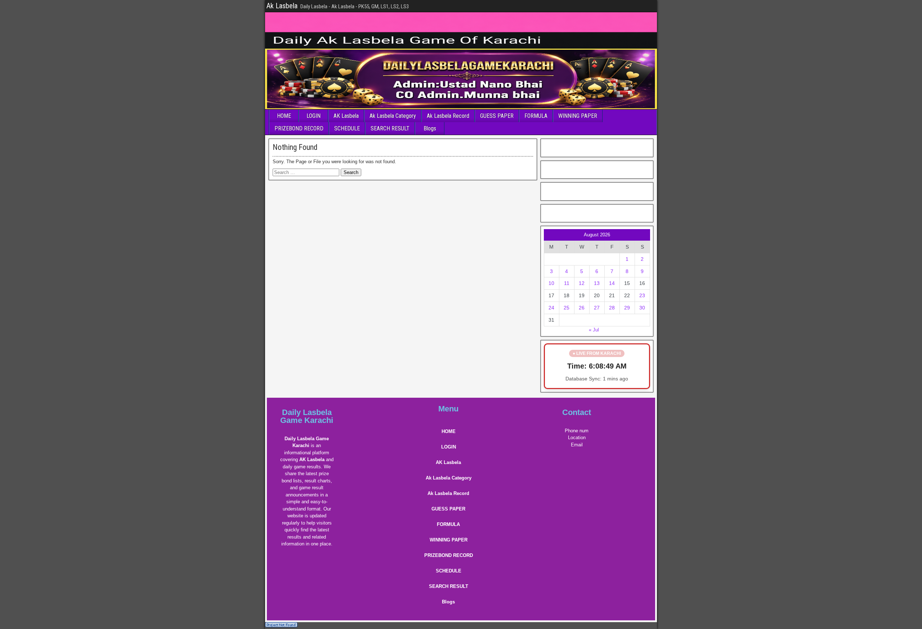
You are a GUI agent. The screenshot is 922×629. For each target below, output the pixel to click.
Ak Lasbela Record (448, 115)
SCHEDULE (347, 128)
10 (551, 283)
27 (597, 308)
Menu (448, 408)
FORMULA (535, 115)
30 (642, 308)
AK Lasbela (346, 115)
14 (612, 283)
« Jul (594, 330)
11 (566, 283)
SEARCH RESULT (390, 128)
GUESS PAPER (497, 115)
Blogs (430, 128)
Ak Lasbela (282, 5)
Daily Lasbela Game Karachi (306, 416)
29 (627, 308)
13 (597, 283)
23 (642, 295)
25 (566, 308)
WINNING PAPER (577, 115)
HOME (284, 115)
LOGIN (313, 115)
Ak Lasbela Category (393, 115)
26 (582, 308)
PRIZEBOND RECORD (298, 128)
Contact (576, 412)
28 (612, 308)
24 (551, 308)
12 (582, 283)
